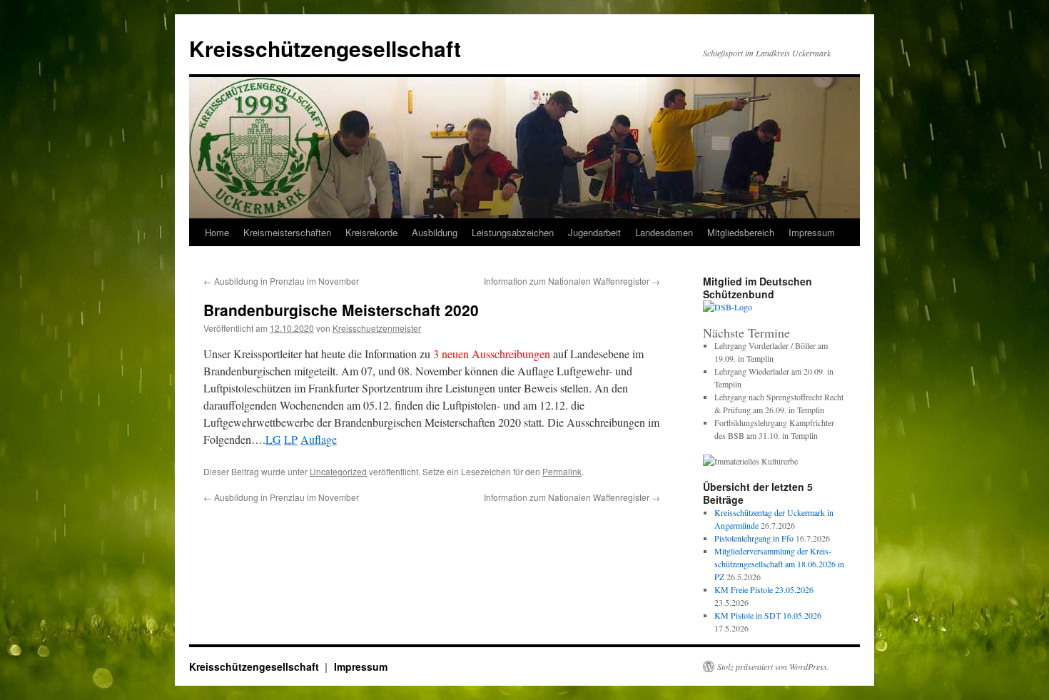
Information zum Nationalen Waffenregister (572, 281)
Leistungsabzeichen (513, 232)
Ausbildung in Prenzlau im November (281, 281)
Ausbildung (434, 232)
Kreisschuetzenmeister (377, 328)
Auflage (318, 439)
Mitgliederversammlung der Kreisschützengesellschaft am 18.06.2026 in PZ (779, 563)
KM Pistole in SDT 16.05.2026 (767, 615)
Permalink (562, 471)
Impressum (360, 666)
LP (291, 439)
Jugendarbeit (594, 232)
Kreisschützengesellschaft (325, 48)
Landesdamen (664, 232)
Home (217, 232)
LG (273, 439)
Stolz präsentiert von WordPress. (773, 666)
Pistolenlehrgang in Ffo (754, 538)
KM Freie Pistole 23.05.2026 (764, 589)
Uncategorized (338, 471)
